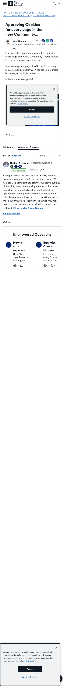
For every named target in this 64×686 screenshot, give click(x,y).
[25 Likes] (51, 41)
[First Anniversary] (43, 41)
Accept (30, 669)
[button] (8, 42)
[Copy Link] (14, 48)
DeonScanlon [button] (20, 41)
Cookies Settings (30, 677)
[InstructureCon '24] (12, 166)
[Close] (56, 647)
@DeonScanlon (36, 208)
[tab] (8, 147)
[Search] (54, 3)
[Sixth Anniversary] (20, 166)
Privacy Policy (32, 661)
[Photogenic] (16, 166)
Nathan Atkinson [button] (50, 44)
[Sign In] (59, 3)
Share (9, 135)
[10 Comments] (47, 41)
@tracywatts (20, 208)
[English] (15, 3)
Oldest (16, 156)
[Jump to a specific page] (58, 155)
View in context (11, 213)
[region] (30, 664)
